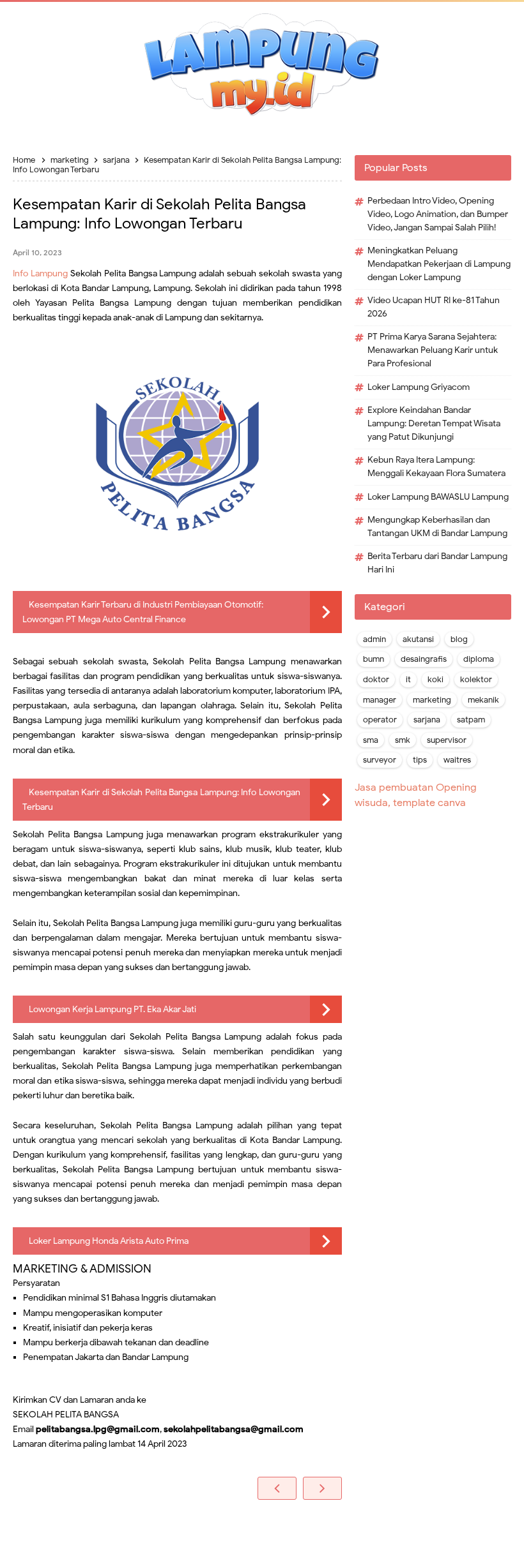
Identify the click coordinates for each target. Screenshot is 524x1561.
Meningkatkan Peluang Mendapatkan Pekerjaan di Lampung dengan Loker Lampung (439, 264)
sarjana (426, 720)
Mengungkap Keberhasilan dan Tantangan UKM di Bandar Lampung (437, 526)
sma (370, 740)
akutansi (418, 639)
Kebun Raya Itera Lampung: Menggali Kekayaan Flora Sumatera (436, 466)
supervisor (446, 740)
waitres (457, 760)
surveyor (379, 760)
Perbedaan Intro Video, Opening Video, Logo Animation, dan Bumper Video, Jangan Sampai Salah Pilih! (437, 214)
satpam (471, 720)
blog (459, 639)
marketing (432, 700)
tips (420, 760)
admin (374, 639)
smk (402, 740)
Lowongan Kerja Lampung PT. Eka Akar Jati (112, 1009)
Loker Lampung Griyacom (418, 387)
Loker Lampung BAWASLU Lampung (438, 496)
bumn (373, 659)
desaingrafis (424, 659)
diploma (478, 659)
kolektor (476, 680)
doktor (376, 680)
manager (379, 700)
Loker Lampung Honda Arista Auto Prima (109, 1241)
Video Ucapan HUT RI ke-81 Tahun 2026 (433, 307)
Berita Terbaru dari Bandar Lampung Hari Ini (437, 563)
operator (380, 720)
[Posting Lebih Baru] (277, 1488)
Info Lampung (40, 273)
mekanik (483, 700)
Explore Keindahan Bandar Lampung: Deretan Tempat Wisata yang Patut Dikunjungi (433, 423)
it (408, 680)
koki (435, 680)
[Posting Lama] (322, 1488)
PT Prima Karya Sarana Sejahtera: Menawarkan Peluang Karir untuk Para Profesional (432, 350)
